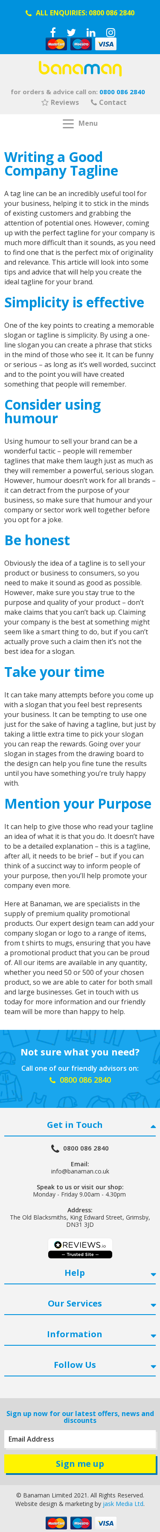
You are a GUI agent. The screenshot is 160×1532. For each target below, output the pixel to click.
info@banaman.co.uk (80, 1171)
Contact (113, 102)
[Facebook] (53, 32)
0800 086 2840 (111, 12)
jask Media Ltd (123, 1504)
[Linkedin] (91, 32)
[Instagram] (110, 32)
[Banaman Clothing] (80, 69)
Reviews (65, 102)
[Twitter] (71, 32)
